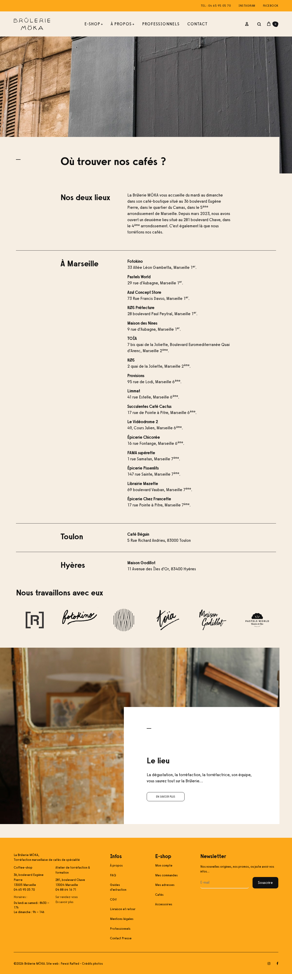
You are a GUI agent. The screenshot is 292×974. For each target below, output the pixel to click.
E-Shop (93, 23)
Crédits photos (92, 964)
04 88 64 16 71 (65, 890)
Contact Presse (121, 938)
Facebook (270, 5)
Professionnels (161, 23)
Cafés (159, 895)
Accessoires (163, 904)
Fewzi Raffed (70, 964)
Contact (197, 23)
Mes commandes (166, 875)
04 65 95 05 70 (24, 890)
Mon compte (163, 865)
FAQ (113, 875)
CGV (113, 899)
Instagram (247, 5)
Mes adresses (165, 885)
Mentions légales (121, 919)
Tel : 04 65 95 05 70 (216, 5)
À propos (122, 23)
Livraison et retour (123, 909)
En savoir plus (165, 796)
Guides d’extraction (118, 887)
